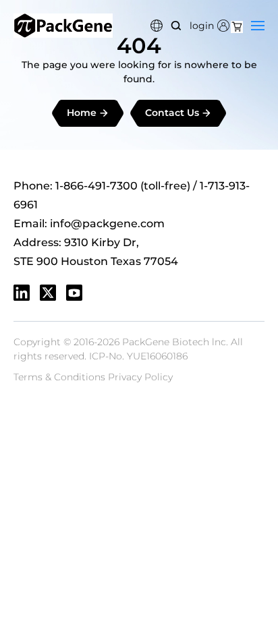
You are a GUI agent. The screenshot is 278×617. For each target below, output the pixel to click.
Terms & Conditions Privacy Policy (93, 377)
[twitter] (48, 293)
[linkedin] (21, 293)
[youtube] (74, 293)
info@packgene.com (107, 223)
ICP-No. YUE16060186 (138, 356)
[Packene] (63, 25)
